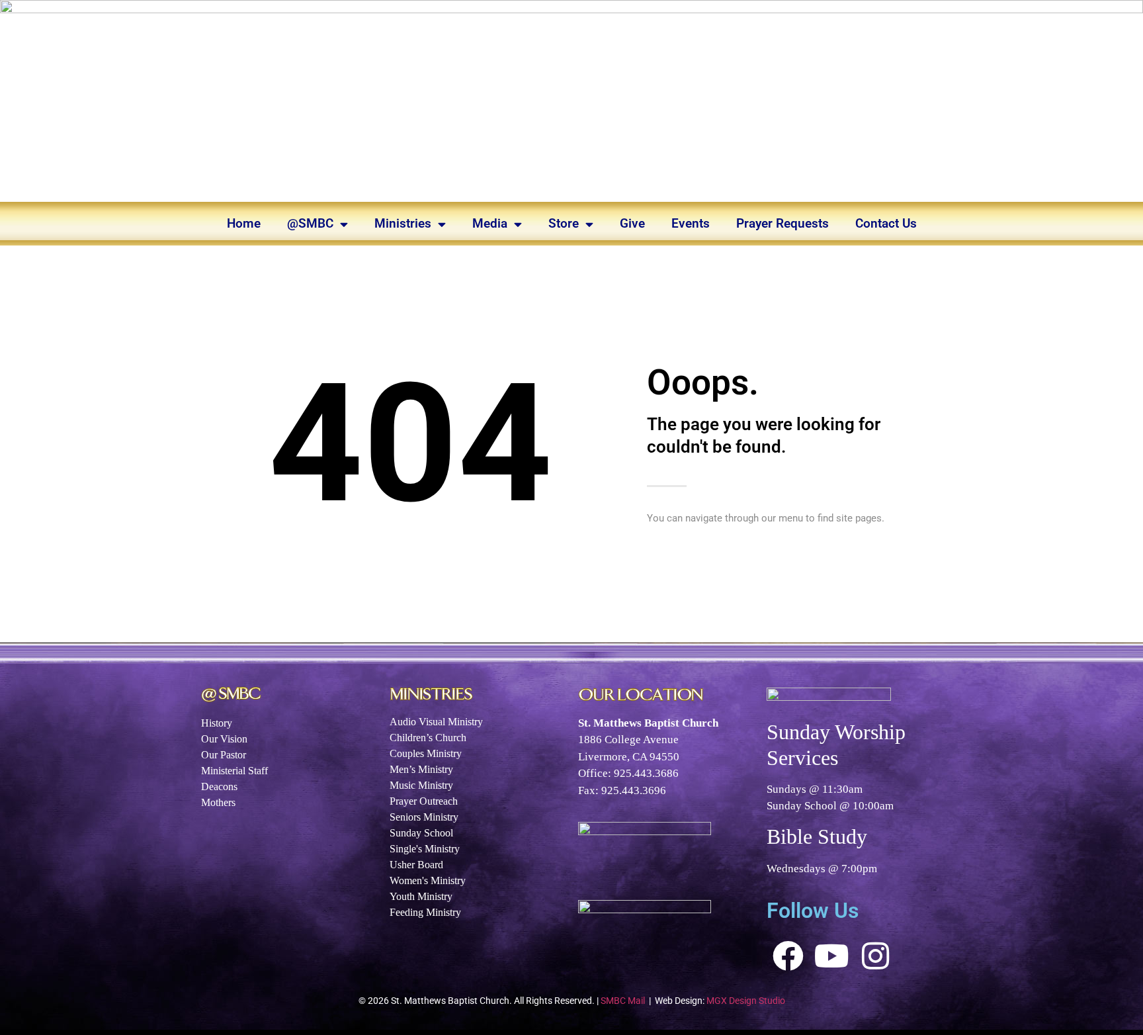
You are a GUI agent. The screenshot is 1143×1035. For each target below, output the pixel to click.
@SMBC (310, 223)
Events (690, 223)
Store (563, 223)
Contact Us (886, 223)
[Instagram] (876, 956)
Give (632, 223)
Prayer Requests (782, 223)
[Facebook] (788, 956)
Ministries (402, 223)
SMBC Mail (623, 1000)
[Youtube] (832, 956)
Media (489, 223)
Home (244, 223)
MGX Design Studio (745, 1000)
